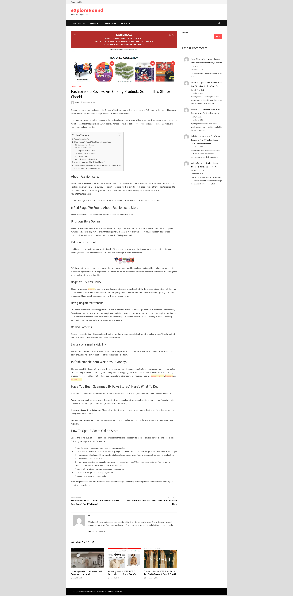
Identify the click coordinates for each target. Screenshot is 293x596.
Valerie (193, 82)
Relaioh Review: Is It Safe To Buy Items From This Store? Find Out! (206, 167)
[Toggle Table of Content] (118, 135)
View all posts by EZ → (96, 531)
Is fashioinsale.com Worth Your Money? (89, 162)
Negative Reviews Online (86, 151)
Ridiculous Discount (84, 148)
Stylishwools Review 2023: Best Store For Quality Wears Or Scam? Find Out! (206, 86)
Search (185, 32)
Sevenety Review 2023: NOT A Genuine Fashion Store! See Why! (122, 573)
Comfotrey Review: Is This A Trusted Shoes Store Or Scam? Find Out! (205, 140)
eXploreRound (87, 10)
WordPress (110, 591)
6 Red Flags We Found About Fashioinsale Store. (92, 142)
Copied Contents (83, 156)
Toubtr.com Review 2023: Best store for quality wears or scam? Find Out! (206, 63)
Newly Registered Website (87, 153)
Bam (120, 591)
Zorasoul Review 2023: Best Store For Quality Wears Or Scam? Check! (160, 573)
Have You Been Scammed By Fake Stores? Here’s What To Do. (97, 165)
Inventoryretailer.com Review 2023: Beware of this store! (86, 573)
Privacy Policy (111, 23)
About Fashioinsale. (81, 139)
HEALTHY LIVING (79, 23)
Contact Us (126, 23)
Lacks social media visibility (87, 159)
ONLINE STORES (95, 23)
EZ (78, 102)
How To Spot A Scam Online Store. (87, 168)
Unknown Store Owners (86, 145)
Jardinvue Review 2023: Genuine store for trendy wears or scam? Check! (205, 113)
